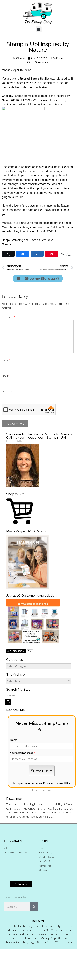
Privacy (48, 790)
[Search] (34, 906)
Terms (40, 790)
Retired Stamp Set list (34, 78)
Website (7, 391)
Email (5, 375)
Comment (8, 317)
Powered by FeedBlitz (56, 783)
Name (6, 360)
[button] (39, 29)
